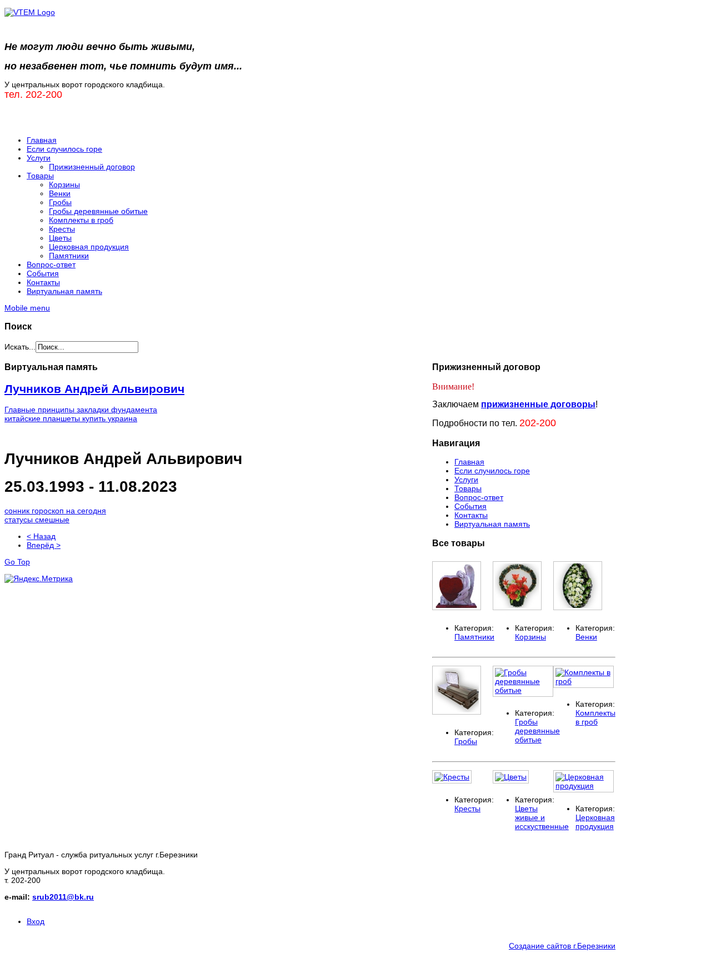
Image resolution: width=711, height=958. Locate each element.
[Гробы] (456, 711)
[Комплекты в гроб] (583, 681)
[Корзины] (517, 607)
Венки (586, 636)
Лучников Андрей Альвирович (94, 388)
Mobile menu (27, 307)
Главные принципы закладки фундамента (80, 409)
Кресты (467, 808)
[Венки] (577, 607)
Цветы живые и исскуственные (542, 817)
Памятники (474, 636)
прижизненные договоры (538, 404)
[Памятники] (456, 607)
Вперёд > (44, 545)
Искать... (20, 346)
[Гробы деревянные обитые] (523, 690)
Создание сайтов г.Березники (562, 945)
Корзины (530, 636)
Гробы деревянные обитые (537, 730)
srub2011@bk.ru (63, 896)
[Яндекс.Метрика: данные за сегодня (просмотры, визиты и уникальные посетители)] (38, 578)
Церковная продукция (595, 822)
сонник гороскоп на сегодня (55, 510)
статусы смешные (36, 519)
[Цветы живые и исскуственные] (511, 776)
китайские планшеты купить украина (70, 418)
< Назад (41, 536)
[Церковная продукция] (583, 785)
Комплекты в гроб (595, 717)
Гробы (465, 741)
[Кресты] (452, 776)
